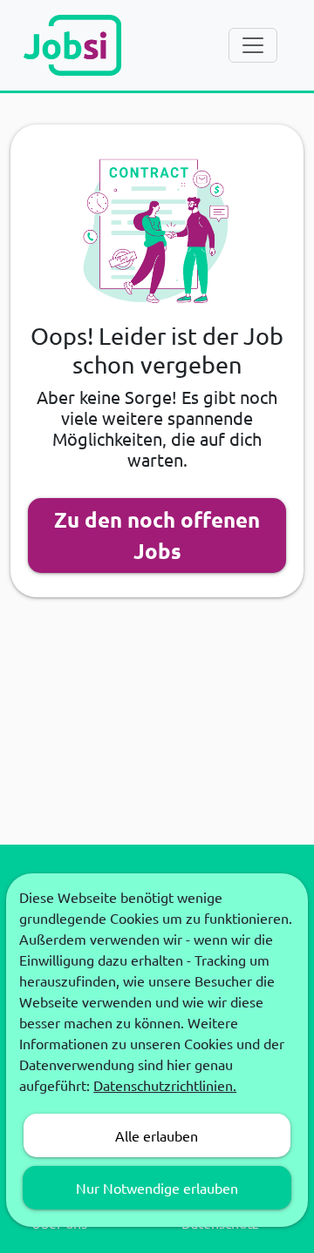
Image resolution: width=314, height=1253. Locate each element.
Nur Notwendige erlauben (157, 1187)
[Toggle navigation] (253, 45)
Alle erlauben (156, 1135)
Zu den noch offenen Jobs (157, 535)
